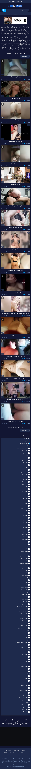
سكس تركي (25, 496)
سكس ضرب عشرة (23, 608)
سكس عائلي (25, 712)
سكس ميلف (25, 575)
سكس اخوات (25, 707)
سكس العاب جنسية (23, 596)
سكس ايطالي (25, 489)
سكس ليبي (25, 532)
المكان (28, 683)
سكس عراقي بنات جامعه (11, 39)
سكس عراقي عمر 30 (22, 45)
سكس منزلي (25, 700)
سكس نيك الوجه (24, 623)
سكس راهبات (25, 580)
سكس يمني (25, 544)
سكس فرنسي (25, 520)
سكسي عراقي (15, 26)
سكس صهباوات (24, 584)
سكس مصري (25, 534)
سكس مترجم (25, 680)
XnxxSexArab (13, 766)
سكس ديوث (25, 601)
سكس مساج (25, 616)
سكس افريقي (25, 477)
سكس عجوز (25, 570)
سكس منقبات (24, 589)
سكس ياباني (25, 541)
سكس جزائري (25, 501)
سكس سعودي (24, 508)
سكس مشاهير (24, 661)
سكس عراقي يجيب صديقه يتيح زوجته (11, 36)
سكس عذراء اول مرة (23, 551)
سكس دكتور (25, 654)
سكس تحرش (25, 599)
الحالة (28, 546)
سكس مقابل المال (24, 620)
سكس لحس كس (24, 613)
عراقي (28, 26)
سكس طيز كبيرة (24, 563)
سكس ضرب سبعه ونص (22, 606)
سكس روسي (25, 505)
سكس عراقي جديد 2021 (15, 34)
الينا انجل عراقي (19, 27)
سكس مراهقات (24, 572)
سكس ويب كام (24, 465)
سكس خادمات (24, 652)
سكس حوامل (25, 549)
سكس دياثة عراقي (18, 49)
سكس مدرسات (24, 659)
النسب (27, 702)
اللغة (28, 673)
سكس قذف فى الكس (23, 611)
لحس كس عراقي (5, 48)
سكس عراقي (23, 26)
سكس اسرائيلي (24, 472)
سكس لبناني (25, 529)
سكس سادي (25, 668)
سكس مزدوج (25, 637)
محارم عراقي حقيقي (8, 43)
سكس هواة (25, 453)
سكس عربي (25, 678)
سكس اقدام (25, 594)
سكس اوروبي (25, 484)
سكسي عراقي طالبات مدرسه (20, 43)
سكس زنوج (25, 644)
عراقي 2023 (26, 33)
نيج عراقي (12, 27)
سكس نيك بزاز (24, 625)
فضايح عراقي (3, 30)
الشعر (28, 577)
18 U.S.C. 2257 (15, 755)
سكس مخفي (25, 462)
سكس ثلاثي (25, 632)
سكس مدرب (25, 656)
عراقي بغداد (24, 34)
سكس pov (25, 457)
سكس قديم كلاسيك (23, 460)
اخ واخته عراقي (6, 34)
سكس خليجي (25, 503)
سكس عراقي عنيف (25, 36)
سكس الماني (25, 479)
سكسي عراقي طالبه (11, 44)
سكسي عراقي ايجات (25, 37)
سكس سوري (25, 510)
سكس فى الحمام (24, 690)
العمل (28, 649)
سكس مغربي (25, 537)
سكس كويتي (25, 527)
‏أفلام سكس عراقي (24, 443)
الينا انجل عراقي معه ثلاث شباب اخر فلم (10, 29)
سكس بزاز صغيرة (24, 556)
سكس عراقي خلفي (7, 45)
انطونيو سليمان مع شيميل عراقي (16, 32)
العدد (28, 630)
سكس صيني (25, 515)
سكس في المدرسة (23, 697)
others (27, 445)
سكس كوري (25, 525)
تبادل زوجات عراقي (13, 48)
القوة (28, 664)
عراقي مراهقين (11, 49)
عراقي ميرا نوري (20, 33)
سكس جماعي (25, 635)
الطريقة (27, 592)
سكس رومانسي (24, 666)
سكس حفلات (25, 688)
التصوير (27, 455)
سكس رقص (25, 604)
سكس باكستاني (24, 491)
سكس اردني (25, 469)
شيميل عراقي (20, 44)
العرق (28, 640)
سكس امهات (25, 709)
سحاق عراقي (8, 41)
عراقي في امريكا (13, 33)
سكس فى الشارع (24, 692)
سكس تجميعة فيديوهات (22, 448)
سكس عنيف (25, 671)
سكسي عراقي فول (22, 48)
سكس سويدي (24, 513)
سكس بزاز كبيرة (24, 558)
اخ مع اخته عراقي (9, 47)
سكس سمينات (24, 568)
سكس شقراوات (24, 582)
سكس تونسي (25, 498)
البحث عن (27, 441)
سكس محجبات (24, 587)
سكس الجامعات (24, 685)
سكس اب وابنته (24, 704)
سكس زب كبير (24, 561)
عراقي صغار (27, 47)
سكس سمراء (25, 647)
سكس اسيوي (25, 474)
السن (28, 565)
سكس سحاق (25, 450)
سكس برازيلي (25, 493)
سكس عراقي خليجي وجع (20, 30)
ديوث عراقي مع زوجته (19, 47)
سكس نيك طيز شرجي (23, 628)
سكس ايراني (25, 486)
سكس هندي (25, 539)
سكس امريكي (25, 481)
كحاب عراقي (14, 45)
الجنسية (27, 467)
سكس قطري (25, 522)
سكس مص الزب (24, 618)
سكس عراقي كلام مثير (14, 37)
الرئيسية (23, 750)
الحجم (28, 553)
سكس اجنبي (25, 676)
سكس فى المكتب (24, 695)
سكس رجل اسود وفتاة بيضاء (21, 642)
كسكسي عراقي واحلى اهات (17, 41)
